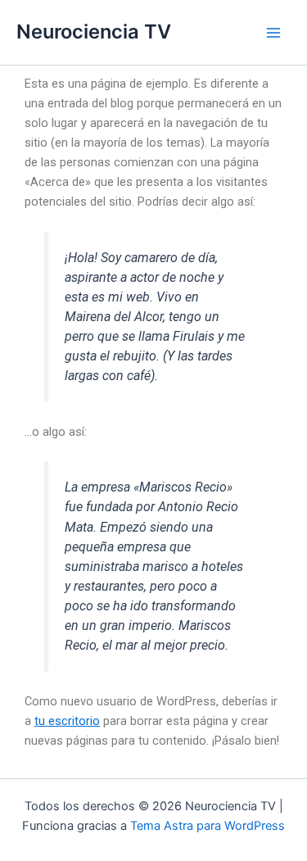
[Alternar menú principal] (273, 33)
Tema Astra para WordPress (207, 825)
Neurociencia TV (93, 31)
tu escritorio (67, 721)
